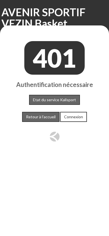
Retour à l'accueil (41, 116)
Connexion (73, 116)
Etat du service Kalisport (54, 99)
